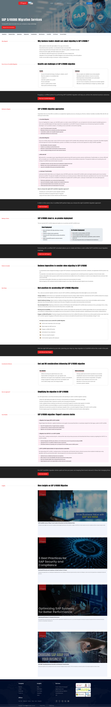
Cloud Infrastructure (59, 693)
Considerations (34, 34)
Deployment (26, 34)
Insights (69, 3)
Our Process (55, 34)
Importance (4, 34)
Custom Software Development (61, 686)
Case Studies (39, 691)
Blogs (38, 686)
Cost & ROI (49, 34)
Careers (20, 688)
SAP (56, 695)
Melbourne (25, 701)
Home (51, 3)
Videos (38, 695)
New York (20, 701)
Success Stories (63, 34)
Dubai (33, 701)
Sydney (29, 701)
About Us (78, 3)
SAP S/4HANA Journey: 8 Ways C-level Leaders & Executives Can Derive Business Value (56, 523)
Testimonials (20, 691)
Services (59, 3)
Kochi (36, 701)
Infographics (39, 693)
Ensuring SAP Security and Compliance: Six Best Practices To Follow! (52, 570)
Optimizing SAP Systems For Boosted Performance (48, 617)
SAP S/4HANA (43, 448)
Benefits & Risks (12, 34)
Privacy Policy (42, 705)
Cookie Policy (51, 705)
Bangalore (40, 701)
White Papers (39, 688)
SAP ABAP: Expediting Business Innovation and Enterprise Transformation (53, 664)
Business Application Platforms (61, 691)
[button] (9, 27)
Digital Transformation (60, 688)
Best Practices (42, 34)
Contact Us (20, 693)
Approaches (19, 34)
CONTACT (89, 3)
